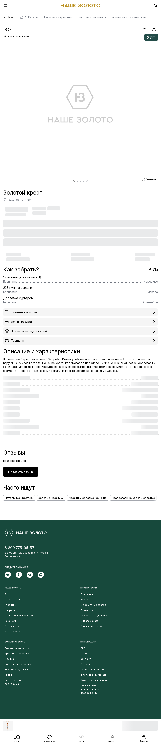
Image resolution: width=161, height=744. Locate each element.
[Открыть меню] (5, 5)
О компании (12, 626)
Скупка (9, 658)
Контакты (86, 658)
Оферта (85, 664)
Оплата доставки (91, 626)
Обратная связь (15, 599)
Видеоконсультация (17, 669)
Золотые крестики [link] (90, 17)
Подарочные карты (17, 648)
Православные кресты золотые (133, 497)
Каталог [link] (33, 17)
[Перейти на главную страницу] (80, 5)
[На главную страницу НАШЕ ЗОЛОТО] (26, 532)
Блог (8, 594)
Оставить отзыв (20, 472)
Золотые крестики (51, 497)
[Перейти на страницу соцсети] (10, 575)
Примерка (86, 610)
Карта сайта (12, 631)
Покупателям (88, 587)
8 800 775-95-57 (19, 548)
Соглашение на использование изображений (90, 689)
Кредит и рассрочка (17, 653)
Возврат (85, 599)
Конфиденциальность (94, 669)
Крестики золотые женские (88, 497)
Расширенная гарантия (19, 615)
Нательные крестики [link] (58, 17)
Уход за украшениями (94, 680)
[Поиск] (155, 5)
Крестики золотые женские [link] (127, 17)
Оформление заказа (93, 604)
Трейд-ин (11, 674)
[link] (21, 17)
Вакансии (10, 620)
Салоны (85, 653)
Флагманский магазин (94, 674)
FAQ (82, 648)
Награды (10, 610)
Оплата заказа (89, 620)
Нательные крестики (19, 497)
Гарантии (10, 604)
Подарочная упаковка (94, 615)
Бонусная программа (18, 664)
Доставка (86, 594)
